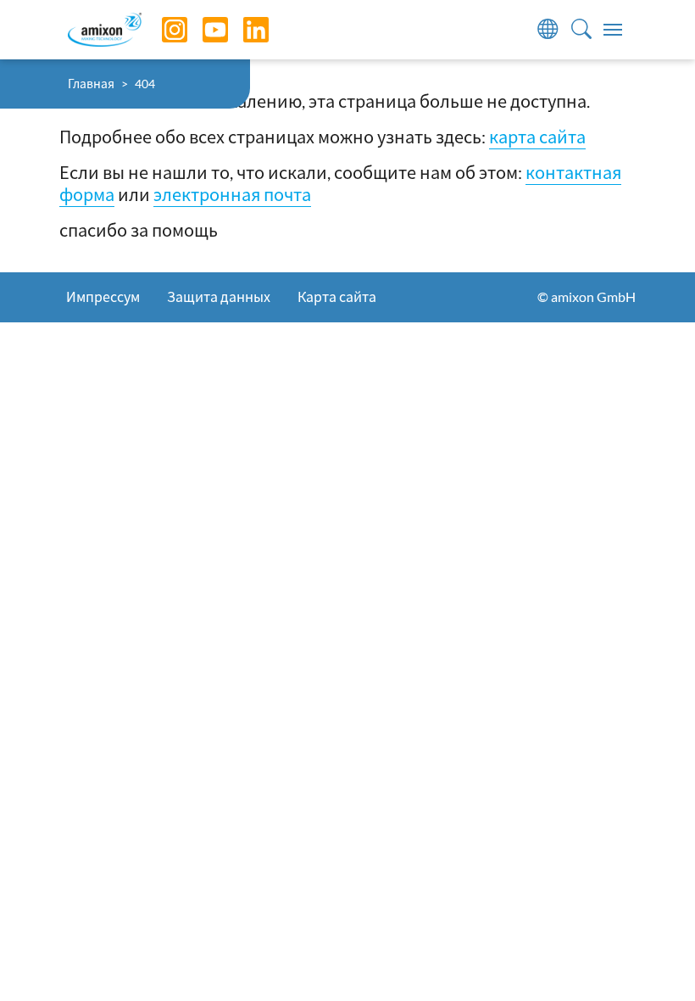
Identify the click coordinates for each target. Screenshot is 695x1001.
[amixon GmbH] (105, 29)
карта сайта (537, 136)
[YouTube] (202, 29)
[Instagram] (162, 29)
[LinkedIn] (243, 29)
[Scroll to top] (652, 958)
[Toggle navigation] (612, 29)
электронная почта (232, 194)
